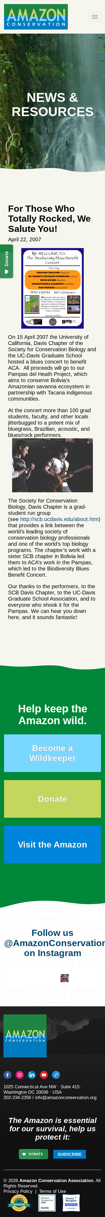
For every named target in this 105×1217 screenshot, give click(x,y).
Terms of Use (52, 1191)
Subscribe (70, 1154)
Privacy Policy (18, 1191)
